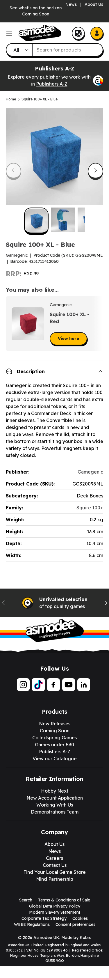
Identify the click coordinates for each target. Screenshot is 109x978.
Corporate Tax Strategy (44, 918)
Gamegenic (17, 255)
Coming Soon (35, 14)
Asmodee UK (46, 937)
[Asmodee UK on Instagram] (23, 684)
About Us (94, 4)
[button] (97, 323)
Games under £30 (54, 744)
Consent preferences (75, 924)
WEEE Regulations (32, 924)
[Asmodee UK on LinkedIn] (83, 684)
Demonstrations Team (54, 812)
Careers (54, 858)
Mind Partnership (54, 879)
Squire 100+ (89, 508)
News (71, 4)
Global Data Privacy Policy (54, 906)
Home (11, 99)
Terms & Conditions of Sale (64, 900)
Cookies (80, 918)
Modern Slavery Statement (54, 912)
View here (68, 338)
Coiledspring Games (54, 737)
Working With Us (54, 805)
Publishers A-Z (51, 84)
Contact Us (55, 865)
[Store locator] (78, 33)
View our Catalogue (55, 758)
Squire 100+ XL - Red (70, 317)
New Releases (54, 724)
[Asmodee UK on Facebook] (53, 684)
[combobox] (54, 50)
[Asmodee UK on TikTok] (38, 684)
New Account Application (54, 798)
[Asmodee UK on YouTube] (68, 684)
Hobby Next (54, 791)
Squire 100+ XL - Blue (40, 99)
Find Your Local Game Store (54, 872)
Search (25, 900)
